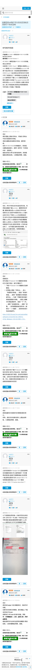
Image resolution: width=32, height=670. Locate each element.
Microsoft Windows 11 (13, 97)
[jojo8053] (5, 37)
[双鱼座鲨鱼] (5, 123)
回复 (6, 107)
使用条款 (18, 667)
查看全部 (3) (10, 103)
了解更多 (18, 27)
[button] (28, 35)
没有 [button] (24, 182)
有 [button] (19, 182)
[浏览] (2, 8)
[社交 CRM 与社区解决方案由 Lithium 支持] (18, 659)
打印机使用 (6, 17)
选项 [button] (29, 17)
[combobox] (16, 12)
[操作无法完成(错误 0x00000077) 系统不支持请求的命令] (12, 31)
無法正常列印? (12, 100)
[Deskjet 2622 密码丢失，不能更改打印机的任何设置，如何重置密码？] (10, 31)
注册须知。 (25, 667)
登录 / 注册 (26, 8)
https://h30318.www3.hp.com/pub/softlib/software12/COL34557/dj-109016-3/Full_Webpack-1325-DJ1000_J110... (15, 317)
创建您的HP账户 (7, 27)
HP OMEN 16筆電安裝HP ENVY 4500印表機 (17, 93)
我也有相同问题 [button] (8, 111)
